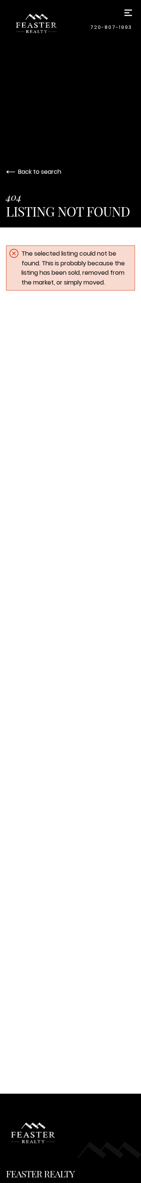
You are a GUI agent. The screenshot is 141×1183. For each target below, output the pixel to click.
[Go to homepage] (49, 24)
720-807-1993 (111, 27)
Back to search (39, 171)
